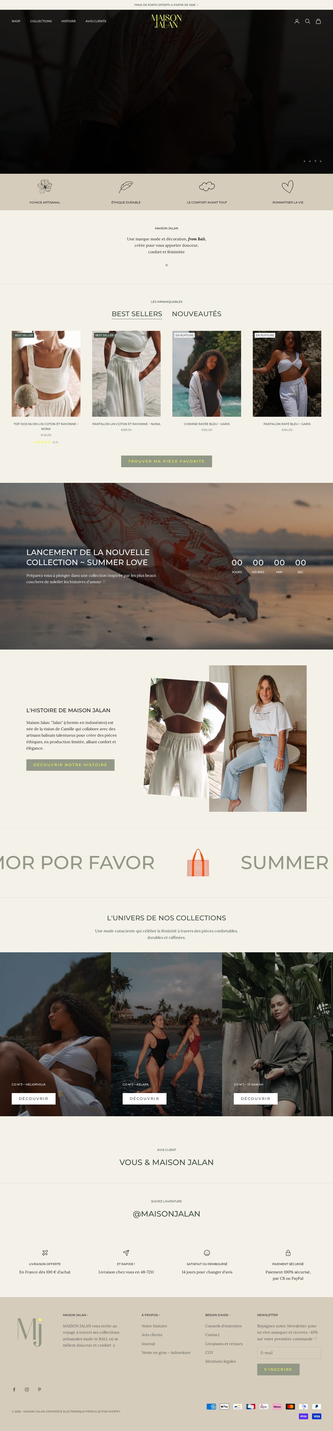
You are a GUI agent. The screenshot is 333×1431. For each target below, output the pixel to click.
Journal (148, 1343)
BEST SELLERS (137, 314)
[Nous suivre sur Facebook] (14, 1389)
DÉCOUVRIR (34, 1098)
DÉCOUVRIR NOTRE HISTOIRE (70, 764)
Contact (212, 1334)
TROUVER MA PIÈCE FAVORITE (166, 461)
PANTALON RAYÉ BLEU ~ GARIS (287, 424)
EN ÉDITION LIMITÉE (166, 117)
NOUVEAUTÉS (196, 314)
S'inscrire (278, 1369)
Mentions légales (220, 1361)
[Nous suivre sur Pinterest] (39, 1389)
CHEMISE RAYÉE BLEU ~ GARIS (207, 424)
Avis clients (96, 21)
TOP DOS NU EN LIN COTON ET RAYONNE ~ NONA (46, 426)
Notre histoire (154, 1325)
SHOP (16, 21)
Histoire (68, 21)
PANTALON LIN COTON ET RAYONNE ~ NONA (126, 424)
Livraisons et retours (224, 1343)
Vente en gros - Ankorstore (166, 1352)
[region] (166, 92)
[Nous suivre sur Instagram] (26, 1389)
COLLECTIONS (41, 21)
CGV (209, 1352)
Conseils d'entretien (223, 1325)
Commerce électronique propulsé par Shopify (83, 1411)
